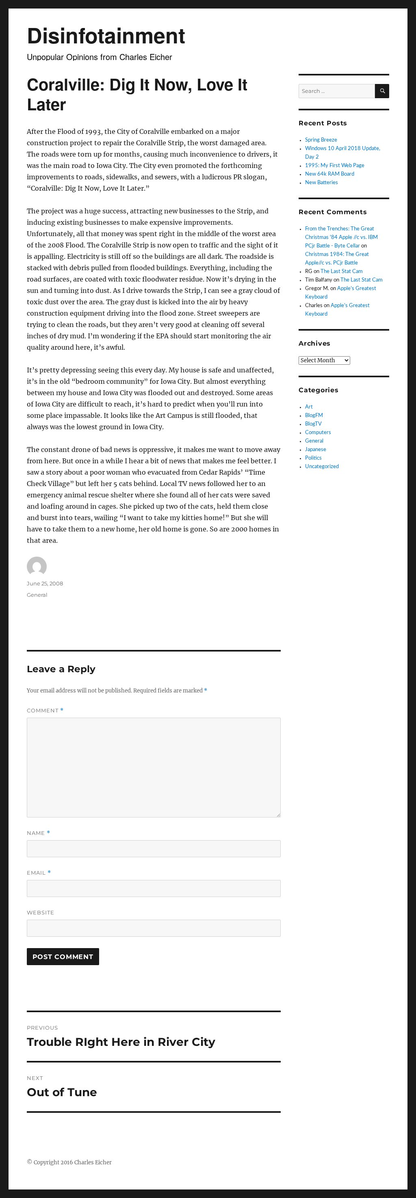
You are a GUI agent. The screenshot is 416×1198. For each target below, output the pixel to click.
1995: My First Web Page (334, 165)
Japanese (315, 449)
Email (39, 872)
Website (40, 912)
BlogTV (313, 424)
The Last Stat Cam (342, 271)
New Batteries (321, 182)
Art (309, 407)
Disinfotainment (106, 34)
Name (38, 833)
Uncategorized (322, 466)
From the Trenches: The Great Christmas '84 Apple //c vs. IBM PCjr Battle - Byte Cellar (341, 237)
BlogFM (314, 415)
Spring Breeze (321, 140)
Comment (45, 710)
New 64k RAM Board (329, 174)
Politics (313, 458)
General (37, 594)
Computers (318, 432)
